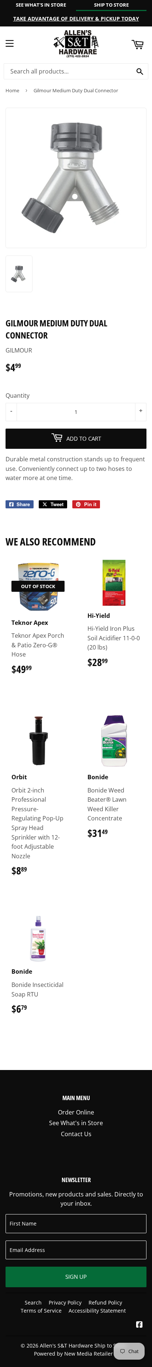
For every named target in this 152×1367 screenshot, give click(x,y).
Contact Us (76, 1134)
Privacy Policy (65, 1302)
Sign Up (76, 1276)
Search (33, 1302)
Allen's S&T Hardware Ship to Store (83, 1345)
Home (12, 90)
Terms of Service (41, 1310)
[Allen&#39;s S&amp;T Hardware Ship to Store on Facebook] (139, 1325)
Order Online (76, 1112)
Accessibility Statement (97, 1310)
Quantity (18, 395)
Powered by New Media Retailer (73, 1353)
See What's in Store (76, 1123)
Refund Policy (105, 1302)
